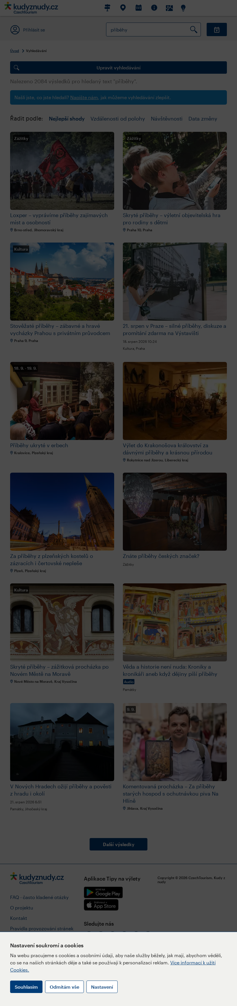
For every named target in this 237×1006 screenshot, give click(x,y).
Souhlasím (26, 987)
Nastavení (102, 987)
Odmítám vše (64, 987)
